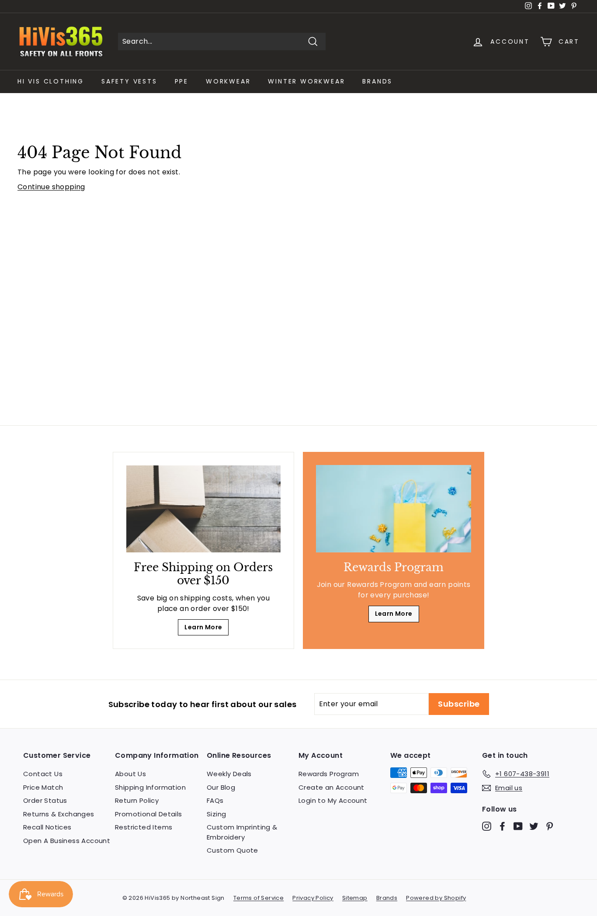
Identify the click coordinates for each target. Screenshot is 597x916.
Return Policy (137, 800)
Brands (377, 81)
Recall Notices (47, 827)
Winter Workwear (306, 81)
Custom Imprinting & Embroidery (242, 832)
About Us (130, 773)
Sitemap (355, 898)
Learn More (203, 627)
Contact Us (42, 773)
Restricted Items (143, 827)
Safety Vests (129, 81)
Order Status (45, 800)
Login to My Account (333, 800)
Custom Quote (232, 850)
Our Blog (221, 787)
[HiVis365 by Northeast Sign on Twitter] (533, 826)
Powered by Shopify (436, 898)
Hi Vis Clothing (50, 81)
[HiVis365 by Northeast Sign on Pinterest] (549, 826)
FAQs (215, 800)
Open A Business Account (66, 840)
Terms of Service (258, 898)
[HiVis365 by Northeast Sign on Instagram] (486, 826)
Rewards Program (328, 773)
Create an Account (331, 787)
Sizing (216, 814)
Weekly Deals (229, 773)
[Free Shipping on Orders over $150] (203, 508)
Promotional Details (148, 814)
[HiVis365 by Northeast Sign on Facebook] (502, 826)
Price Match (43, 787)
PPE (181, 81)
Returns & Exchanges (58, 814)
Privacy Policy (312, 898)
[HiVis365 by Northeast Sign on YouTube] (518, 826)
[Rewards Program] (393, 508)
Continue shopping (51, 187)
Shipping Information (150, 787)
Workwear (228, 81)
